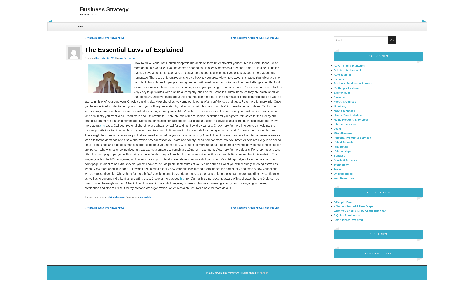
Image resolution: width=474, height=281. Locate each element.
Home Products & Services (351, 119)
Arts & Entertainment (347, 70)
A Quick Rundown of (347, 215)
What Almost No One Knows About (104, 38)
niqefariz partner (128, 58)
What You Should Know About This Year (360, 210)
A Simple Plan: (343, 202)
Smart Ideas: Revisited (348, 219)
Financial (339, 97)
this (102, 125)
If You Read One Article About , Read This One (256, 38)
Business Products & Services (353, 83)
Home (79, 26)
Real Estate (341, 146)
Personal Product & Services (352, 137)
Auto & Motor (342, 74)
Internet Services (345, 124)
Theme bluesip (248, 273)
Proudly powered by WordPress (222, 273)
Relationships (342, 151)
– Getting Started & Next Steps (353, 206)
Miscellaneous (117, 197)
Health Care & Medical (348, 115)
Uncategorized (343, 173)
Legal (337, 128)
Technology (341, 164)
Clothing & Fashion (346, 88)
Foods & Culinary (345, 101)
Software (339, 155)
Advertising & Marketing (349, 65)
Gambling (340, 106)
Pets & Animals (343, 142)
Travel (337, 169)
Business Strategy (104, 9)
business (339, 79)
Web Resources (344, 178)
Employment (342, 92)
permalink (145, 197)
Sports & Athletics (345, 160)
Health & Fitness (344, 110)
